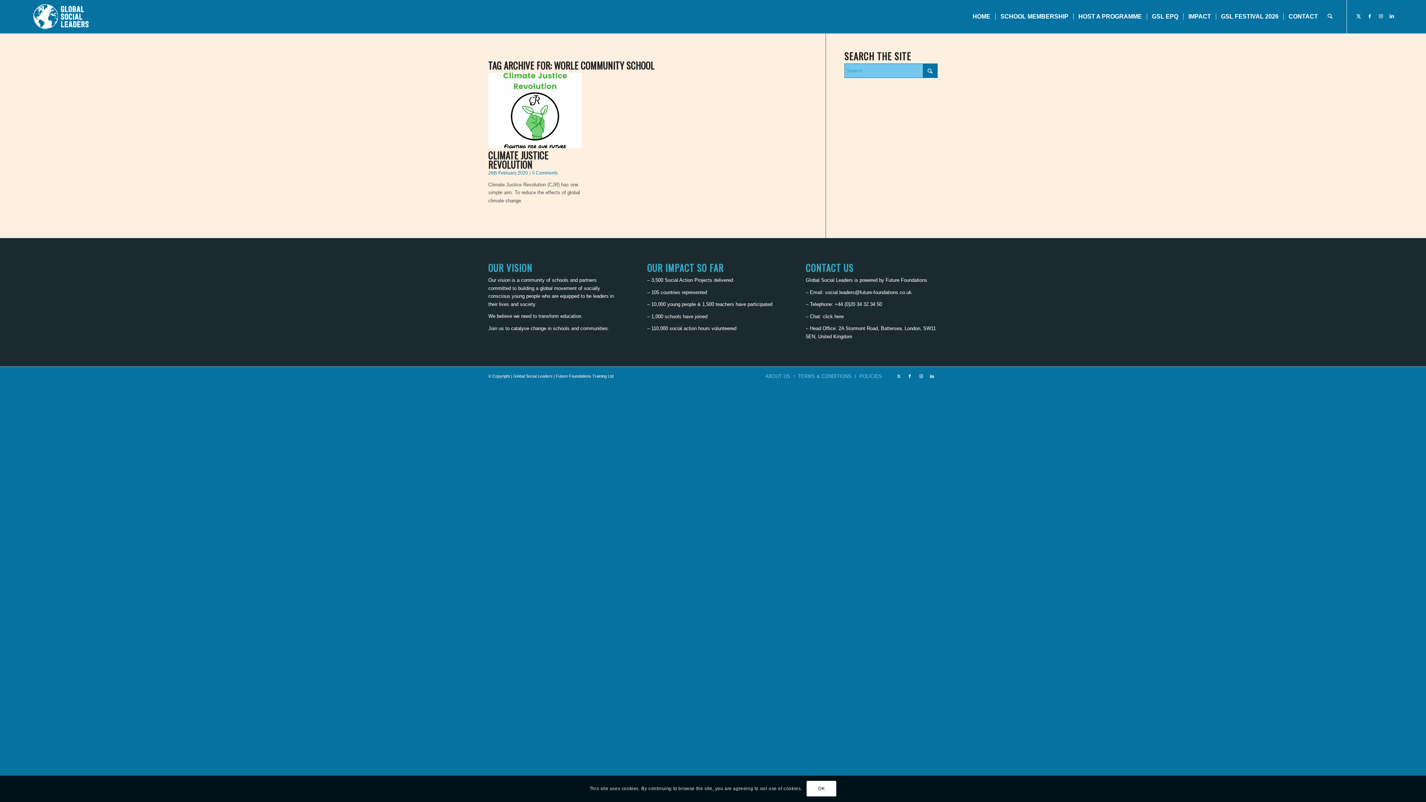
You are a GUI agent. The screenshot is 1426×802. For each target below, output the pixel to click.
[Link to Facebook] (1369, 16)
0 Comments (545, 172)
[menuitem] (981, 16)
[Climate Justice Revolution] (535, 110)
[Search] (1330, 16)
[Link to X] (1358, 16)
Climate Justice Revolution (518, 159)
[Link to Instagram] (1380, 16)
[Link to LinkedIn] (1391, 16)
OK (821, 789)
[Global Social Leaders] (62, 16)
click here (833, 316)
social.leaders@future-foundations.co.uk (868, 292)
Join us (496, 328)
